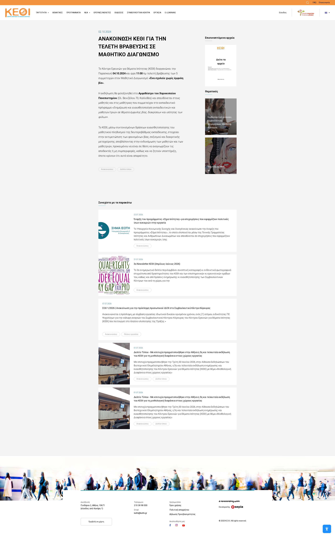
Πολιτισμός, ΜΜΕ (216, 166)
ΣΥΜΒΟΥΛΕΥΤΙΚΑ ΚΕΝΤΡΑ (138, 12)
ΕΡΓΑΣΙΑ (157, 12)
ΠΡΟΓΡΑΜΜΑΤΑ (73, 12)
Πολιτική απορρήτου (179, 510)
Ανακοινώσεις (107, 169)
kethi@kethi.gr (140, 513)
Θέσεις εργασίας (131, 334)
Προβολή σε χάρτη (96, 522)
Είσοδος (283, 12)
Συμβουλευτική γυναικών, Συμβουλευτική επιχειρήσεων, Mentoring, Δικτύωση (220, 122)
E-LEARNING (170, 12)
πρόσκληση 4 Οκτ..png (221, 65)
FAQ (314, 2)
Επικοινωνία (324, 2)
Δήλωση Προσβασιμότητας (182, 514)
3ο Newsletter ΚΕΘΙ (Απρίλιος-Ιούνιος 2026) (157, 263)
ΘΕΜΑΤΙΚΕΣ (57, 12)
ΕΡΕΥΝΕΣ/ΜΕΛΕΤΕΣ (102, 12)
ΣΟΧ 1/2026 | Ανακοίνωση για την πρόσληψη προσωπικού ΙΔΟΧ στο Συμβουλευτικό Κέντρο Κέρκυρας (156, 308)
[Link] (307, 2)
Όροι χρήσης (175, 505)
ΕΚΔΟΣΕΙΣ (119, 12)
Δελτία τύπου (125, 169)
